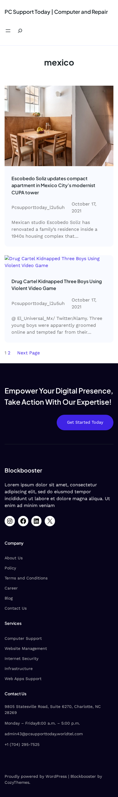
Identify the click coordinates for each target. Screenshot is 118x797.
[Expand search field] (20, 31)
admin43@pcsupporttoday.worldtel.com (44, 733)
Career (11, 588)
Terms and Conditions (26, 578)
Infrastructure (19, 668)
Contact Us (16, 608)
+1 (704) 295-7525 (22, 744)
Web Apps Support (23, 678)
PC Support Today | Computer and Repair (56, 11)
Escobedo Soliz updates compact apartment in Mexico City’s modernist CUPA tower (53, 185)
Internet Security (21, 658)
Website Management (26, 648)
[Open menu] (8, 30)
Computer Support (23, 638)
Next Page (28, 353)
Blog (9, 598)
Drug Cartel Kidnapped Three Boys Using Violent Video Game (56, 284)
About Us (14, 558)
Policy (10, 568)
